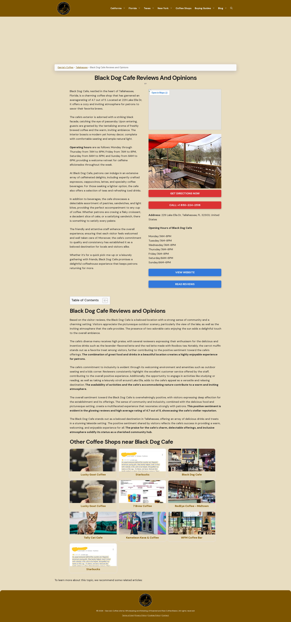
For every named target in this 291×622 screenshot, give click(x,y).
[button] (231, 8)
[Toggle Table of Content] (103, 300)
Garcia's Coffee (65, 67)
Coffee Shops (183, 8)
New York (163, 8)
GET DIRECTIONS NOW (185, 193)
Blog (220, 8)
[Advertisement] (145, 39)
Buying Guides (203, 8)
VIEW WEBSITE (185, 272)
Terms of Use (128, 615)
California (116, 8)
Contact (165, 615)
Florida (133, 8)
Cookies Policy (154, 615)
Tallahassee (82, 67)
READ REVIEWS (185, 284)
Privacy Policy (141, 615)
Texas (147, 8)
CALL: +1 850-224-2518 (185, 205)
